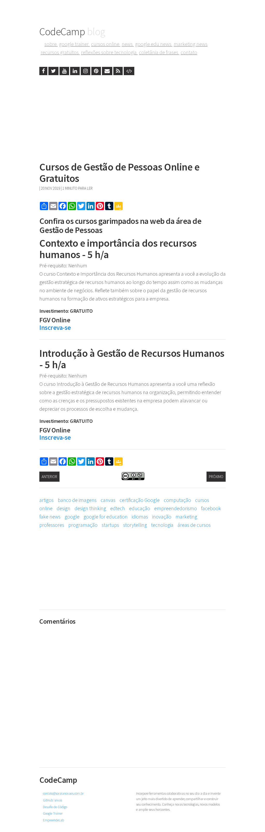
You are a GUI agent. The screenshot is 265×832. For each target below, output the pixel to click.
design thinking (90, 508)
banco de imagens (77, 500)
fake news (50, 516)
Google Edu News (153, 44)
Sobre (51, 44)
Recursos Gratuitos (60, 52)
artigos (46, 500)
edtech (117, 508)
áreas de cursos (194, 525)
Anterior (49, 476)
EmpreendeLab (53, 820)
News (128, 44)
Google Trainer (74, 44)
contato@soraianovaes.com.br (63, 793)
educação (139, 508)
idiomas (140, 516)
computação (177, 500)
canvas (108, 500)
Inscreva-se (55, 327)
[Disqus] (132, 692)
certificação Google (140, 500)
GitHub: (52, 800)
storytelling (135, 525)
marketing (186, 516)
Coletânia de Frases (159, 52)
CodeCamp (72, 31)
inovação (161, 516)
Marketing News (191, 44)
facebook (211, 508)
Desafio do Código (55, 807)
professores (51, 525)
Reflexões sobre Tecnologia (109, 52)
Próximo (216, 476)
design (63, 508)
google (72, 516)
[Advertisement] (132, 116)
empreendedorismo (175, 508)
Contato (189, 52)
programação (83, 525)
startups (110, 525)
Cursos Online (105, 44)
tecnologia (162, 525)
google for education (106, 516)
